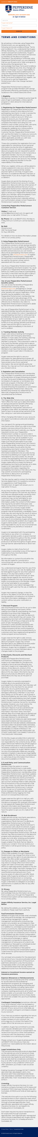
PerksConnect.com (20, 255)
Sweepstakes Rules (18, 1129)
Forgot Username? (7, 23)
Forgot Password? (6, 28)
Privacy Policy (4, 1129)
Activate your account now (19, 15)
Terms (11, 1129)
